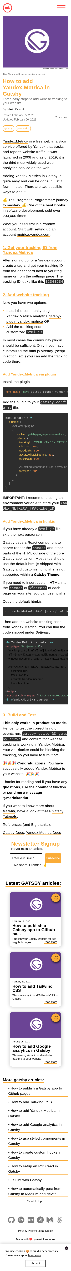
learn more (34, 1255)
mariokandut (44, 1239)
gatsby (8, 128)
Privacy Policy (27, 1230)
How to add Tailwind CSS (31, 1102)
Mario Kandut (15, 109)
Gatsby (9, 811)
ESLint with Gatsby (26, 1180)
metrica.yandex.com (33, 234)
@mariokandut (15, 798)
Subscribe (53, 858)
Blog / (6, 74)
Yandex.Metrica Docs (43, 832)
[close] (66, 1248)
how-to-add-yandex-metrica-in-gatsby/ (27, 74)
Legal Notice (45, 1230)
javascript (23, 128)
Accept (35, 1263)
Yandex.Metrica (15, 141)
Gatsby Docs (13, 832)
